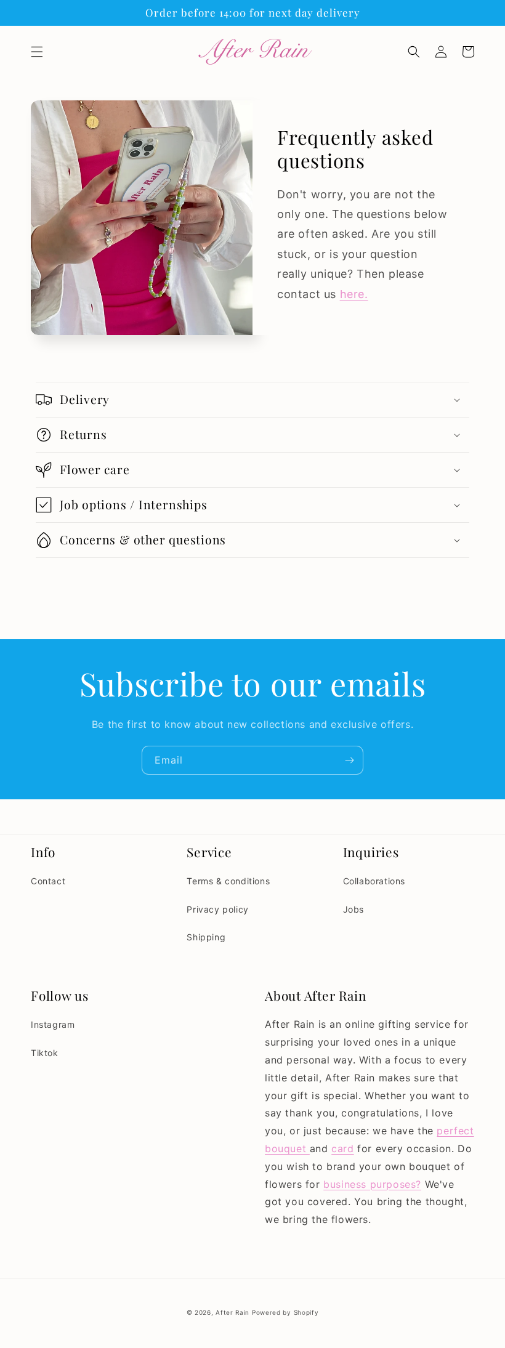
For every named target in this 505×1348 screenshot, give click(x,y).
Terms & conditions (228, 881)
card (342, 1148)
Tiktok (45, 1052)
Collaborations (374, 881)
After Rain (232, 1312)
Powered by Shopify (285, 1312)
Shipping (206, 937)
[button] (36, 51)
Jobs (353, 909)
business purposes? (372, 1184)
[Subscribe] (349, 760)
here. (354, 294)
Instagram (53, 1024)
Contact (48, 881)
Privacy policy (217, 909)
